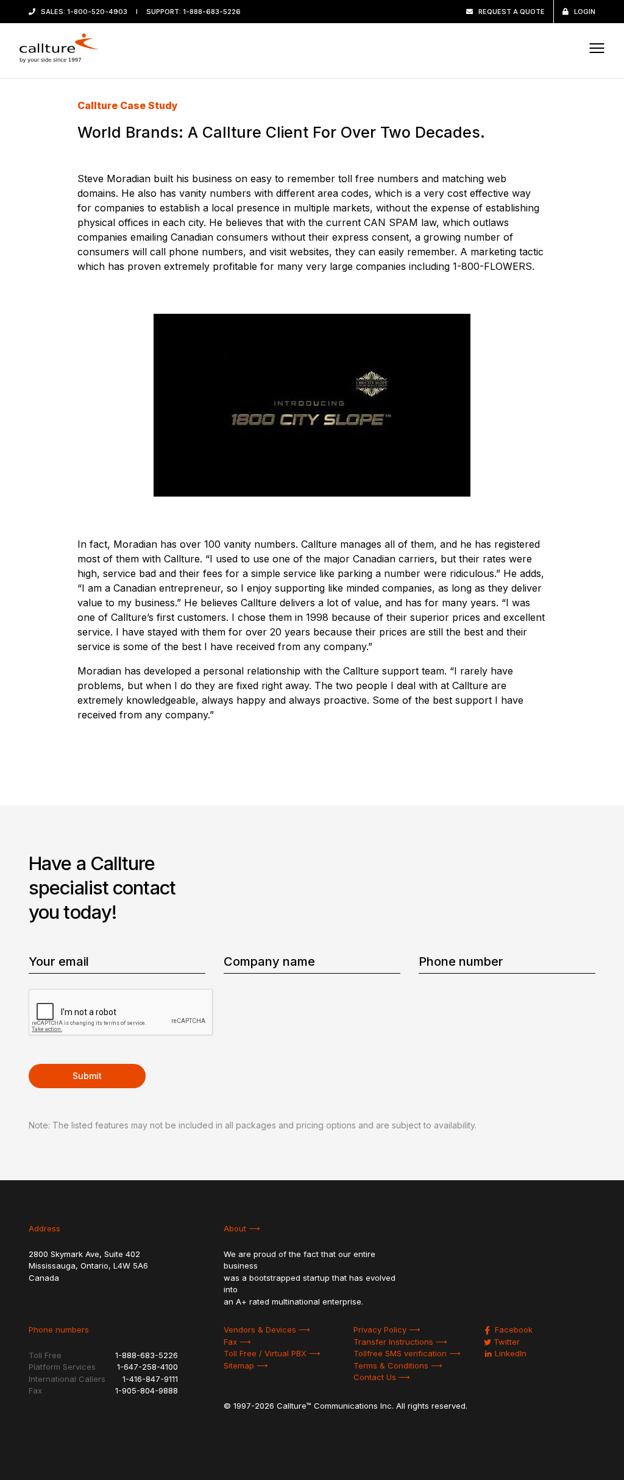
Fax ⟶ (237, 1342)
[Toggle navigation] (596, 48)
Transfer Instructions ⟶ (400, 1342)
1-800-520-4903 (97, 11)
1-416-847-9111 (150, 1379)
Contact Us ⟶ (381, 1377)
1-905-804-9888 (146, 1390)
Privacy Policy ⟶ (386, 1329)
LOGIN (584, 11)
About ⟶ (242, 1228)
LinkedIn (509, 1353)
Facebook (512, 1329)
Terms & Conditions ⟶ (397, 1365)
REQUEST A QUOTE (511, 11)
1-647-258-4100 (147, 1367)
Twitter (505, 1342)
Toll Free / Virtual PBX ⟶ (272, 1353)
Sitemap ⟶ (246, 1365)
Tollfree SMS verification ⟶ (407, 1353)
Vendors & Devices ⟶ (267, 1329)
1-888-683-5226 (212, 11)
